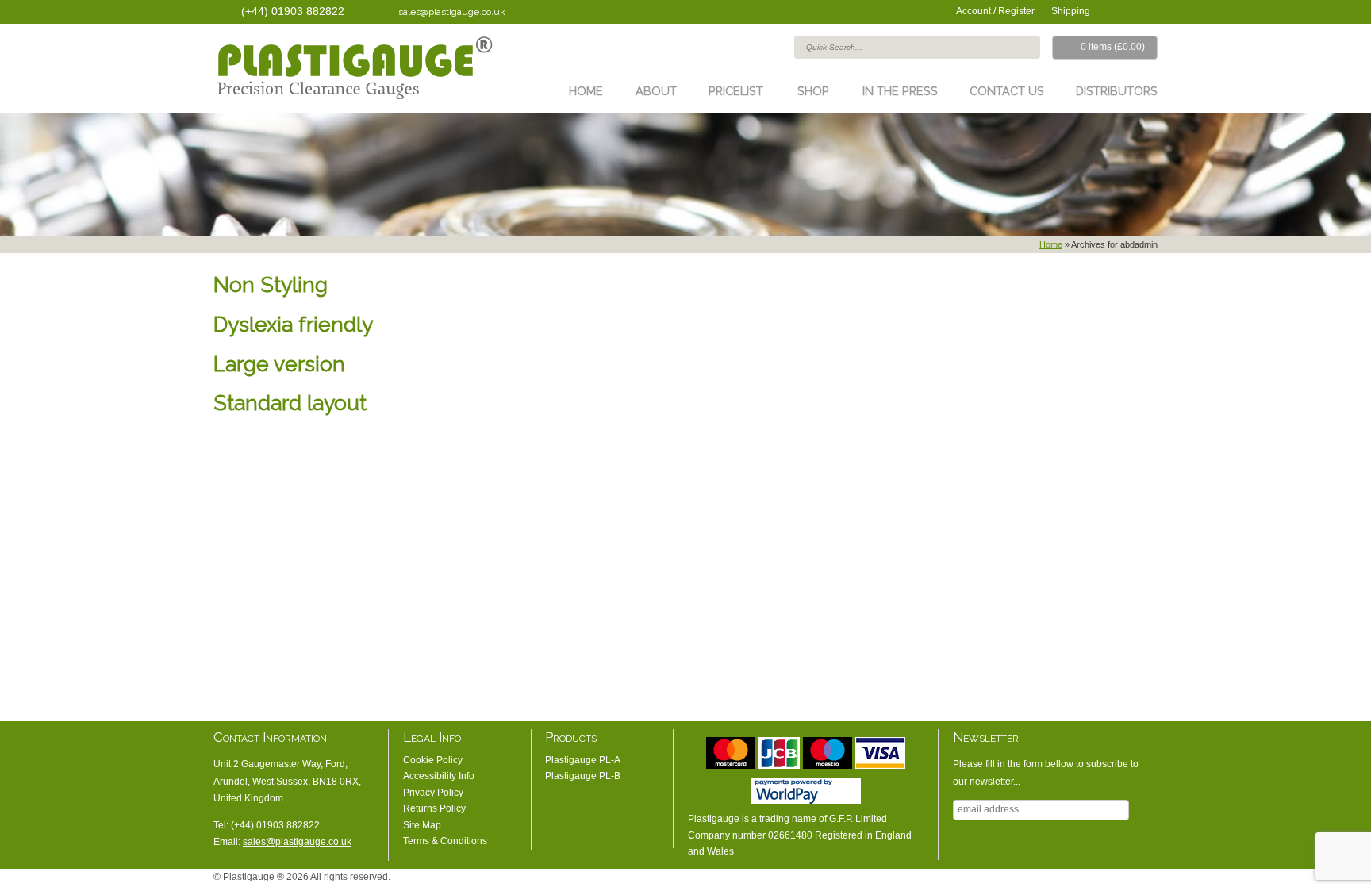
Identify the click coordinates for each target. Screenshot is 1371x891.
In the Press (900, 91)
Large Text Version (1102, 881)
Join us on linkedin (1130, 10)
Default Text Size (1078, 881)
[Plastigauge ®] (353, 71)
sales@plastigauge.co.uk (451, 11)
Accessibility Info (438, 776)
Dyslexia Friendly (1126, 881)
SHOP (813, 91)
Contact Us (1007, 91)
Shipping (1070, 11)
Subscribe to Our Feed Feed (1150, 10)
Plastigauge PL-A (582, 760)
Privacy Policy (433, 792)
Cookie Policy (433, 760)
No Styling (1150, 881)
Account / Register (995, 11)
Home (586, 91)
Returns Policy (434, 808)
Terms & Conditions (445, 841)
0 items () (1113, 46)
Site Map (422, 825)
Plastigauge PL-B (582, 776)
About (656, 91)
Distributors (1117, 91)
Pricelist (736, 91)
